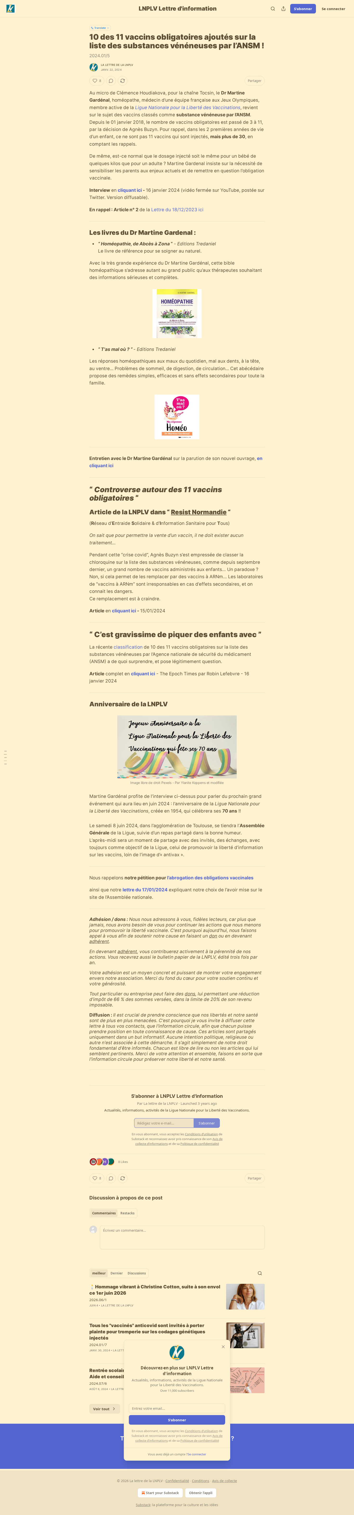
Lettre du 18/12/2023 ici (177, 209)
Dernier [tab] (117, 1273)
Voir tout (101, 1408)
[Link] (82, 232)
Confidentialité (177, 1480)
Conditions (200, 1480)
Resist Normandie (199, 512)
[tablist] (113, 1213)
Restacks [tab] (127, 1213)
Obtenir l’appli (200, 1492)
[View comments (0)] (111, 81)
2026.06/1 (98, 1299)
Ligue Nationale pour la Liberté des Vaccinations (187, 107)
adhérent (99, 941)
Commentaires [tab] (104, 1213)
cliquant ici (130, 190)
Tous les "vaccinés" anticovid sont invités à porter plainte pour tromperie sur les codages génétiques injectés (147, 1332)
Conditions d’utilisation (201, 1431)
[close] (223, 1347)
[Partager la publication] (283, 8)
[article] (177, 1299)
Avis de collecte (224, 1480)
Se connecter (333, 8)
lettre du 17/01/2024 (145, 890)
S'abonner (303, 8)
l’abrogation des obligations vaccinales (210, 878)
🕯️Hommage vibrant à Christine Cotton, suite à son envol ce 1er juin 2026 (154, 1290)
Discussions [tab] (137, 1273)
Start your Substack (162, 1492)
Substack (143, 1505)
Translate (100, 28)
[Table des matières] (5, 757)
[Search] (273, 8)
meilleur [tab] (99, 1273)
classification (128, 647)
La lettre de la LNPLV (117, 65)
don (213, 936)
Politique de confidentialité (199, 1440)
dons (190, 994)
